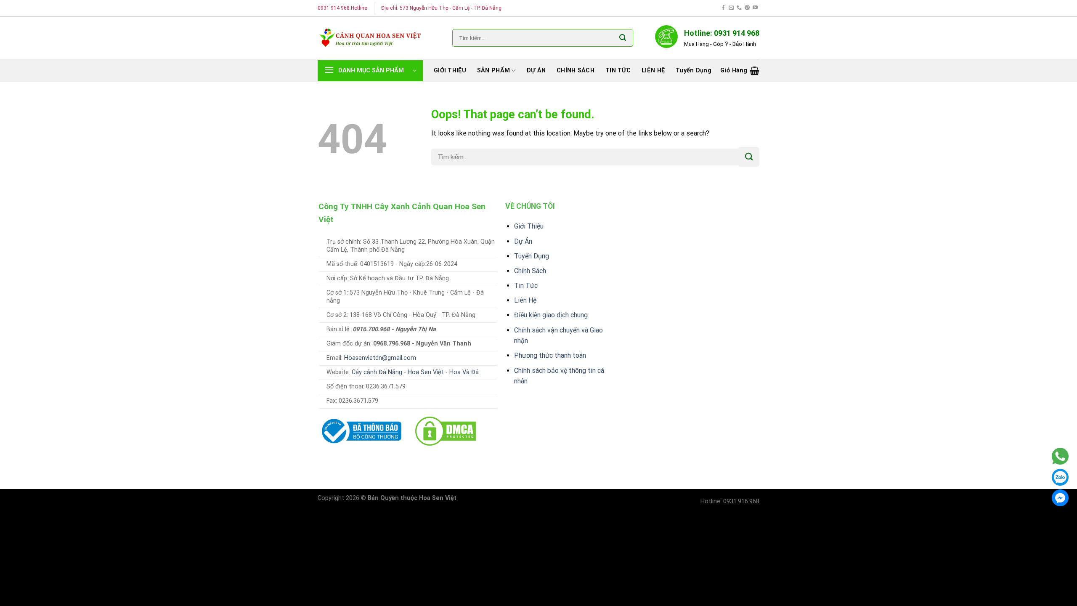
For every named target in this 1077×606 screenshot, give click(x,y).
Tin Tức (526, 286)
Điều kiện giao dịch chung (551, 315)
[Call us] (739, 8)
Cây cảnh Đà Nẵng (377, 372)
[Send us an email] (731, 8)
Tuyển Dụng (531, 256)
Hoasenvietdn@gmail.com (380, 357)
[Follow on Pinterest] (747, 8)
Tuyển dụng (693, 70)
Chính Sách (530, 271)
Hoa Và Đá (464, 372)
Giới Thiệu (529, 226)
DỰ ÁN (536, 70)
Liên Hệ (525, 300)
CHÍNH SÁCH (575, 70)
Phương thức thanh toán (550, 355)
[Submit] (622, 37)
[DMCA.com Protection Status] (445, 431)
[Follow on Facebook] (723, 8)
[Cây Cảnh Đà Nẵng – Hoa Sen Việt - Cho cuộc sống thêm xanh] (370, 38)
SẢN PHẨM (493, 70)
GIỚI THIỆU (450, 70)
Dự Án (523, 241)
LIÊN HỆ (653, 70)
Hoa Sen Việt (426, 372)
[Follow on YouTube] (755, 8)
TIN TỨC (618, 70)
